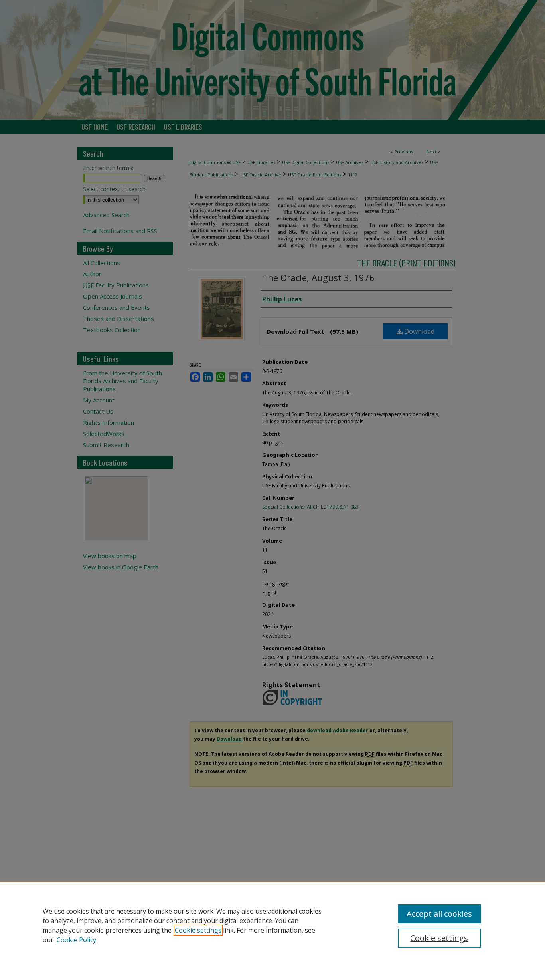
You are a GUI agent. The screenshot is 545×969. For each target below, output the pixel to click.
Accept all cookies (439, 913)
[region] (272, 925)
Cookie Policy (76, 939)
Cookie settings (198, 930)
